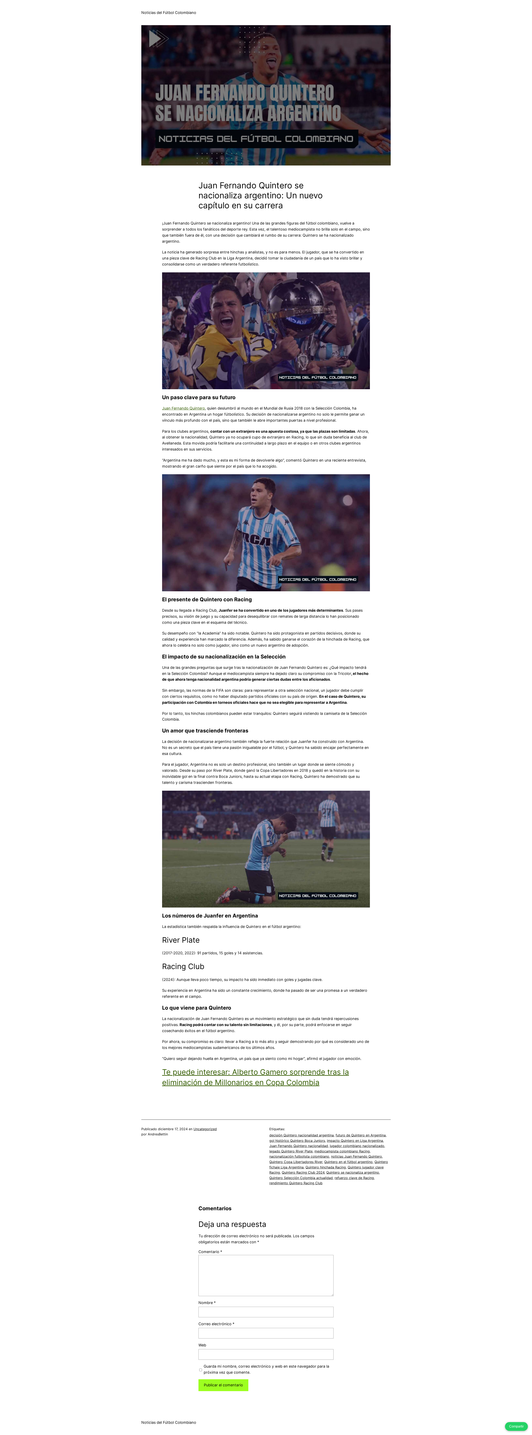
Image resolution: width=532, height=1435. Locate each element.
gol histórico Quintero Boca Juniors (297, 1141)
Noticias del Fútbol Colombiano (168, 12)
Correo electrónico (216, 1324)
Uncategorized (205, 1129)
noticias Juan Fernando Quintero (356, 1156)
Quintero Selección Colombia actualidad (301, 1178)
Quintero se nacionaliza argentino (352, 1172)
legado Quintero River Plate (291, 1151)
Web (202, 1345)
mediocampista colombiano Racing (342, 1151)
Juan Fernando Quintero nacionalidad (298, 1146)
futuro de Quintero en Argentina (361, 1135)
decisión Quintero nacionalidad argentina (301, 1135)
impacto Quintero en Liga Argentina (355, 1141)
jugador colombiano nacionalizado (357, 1146)
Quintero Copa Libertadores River (295, 1162)
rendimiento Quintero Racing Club (296, 1183)
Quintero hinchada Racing (325, 1167)
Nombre (207, 1302)
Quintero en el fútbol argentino (348, 1162)
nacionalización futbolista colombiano (299, 1156)
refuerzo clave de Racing (354, 1178)
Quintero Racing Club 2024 (303, 1172)
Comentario (210, 1252)
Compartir (516, 1426)
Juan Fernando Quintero (183, 408)
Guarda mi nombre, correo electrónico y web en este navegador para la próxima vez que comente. (266, 1369)
